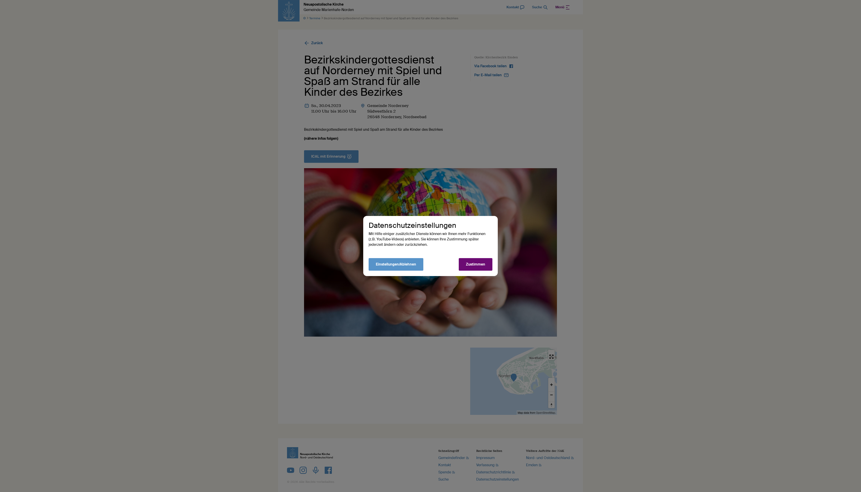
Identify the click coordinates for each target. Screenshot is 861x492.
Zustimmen (475, 264)
